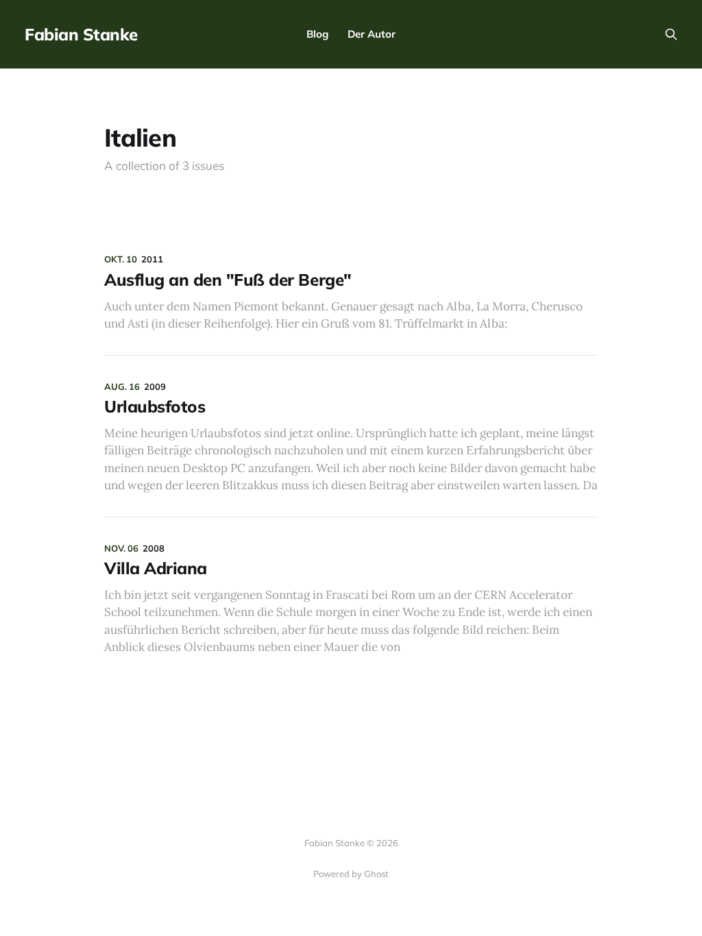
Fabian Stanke (81, 34)
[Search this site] (671, 34)
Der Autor (372, 33)
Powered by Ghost (351, 873)
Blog (317, 33)
